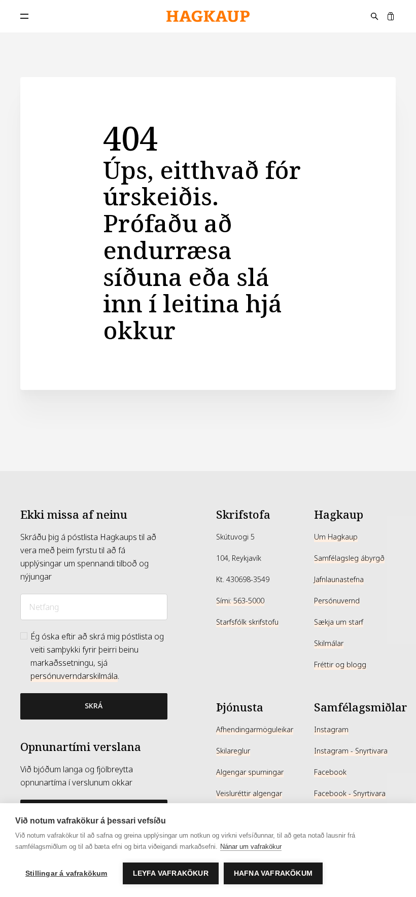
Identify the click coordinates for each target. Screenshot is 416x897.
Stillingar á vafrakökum (66, 873)
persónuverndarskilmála (74, 676)
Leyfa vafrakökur (171, 873)
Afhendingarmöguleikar (254, 730)
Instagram (331, 730)
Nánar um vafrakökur (251, 846)
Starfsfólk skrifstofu (247, 622)
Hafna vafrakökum (273, 873)
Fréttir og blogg (340, 665)
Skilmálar (328, 643)
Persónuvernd (337, 601)
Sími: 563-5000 (240, 601)
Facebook (330, 772)
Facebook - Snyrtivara (350, 793)
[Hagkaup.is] (208, 16)
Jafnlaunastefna (339, 580)
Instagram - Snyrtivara (351, 751)
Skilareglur (233, 751)
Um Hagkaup (336, 537)
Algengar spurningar (250, 772)
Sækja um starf (338, 622)
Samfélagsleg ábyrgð (349, 558)
